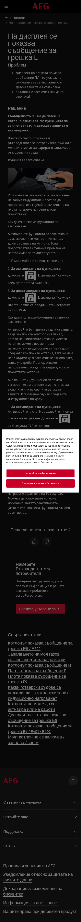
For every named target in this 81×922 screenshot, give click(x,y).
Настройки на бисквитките (40, 473)
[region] (40, 461)
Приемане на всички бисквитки (40, 483)
